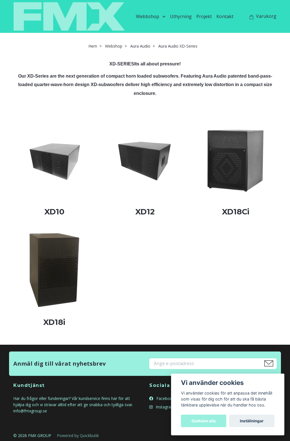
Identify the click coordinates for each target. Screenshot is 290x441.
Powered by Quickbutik (78, 435)
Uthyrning (181, 16)
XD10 (54, 211)
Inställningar (252, 421)
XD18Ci (235, 211)
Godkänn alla (203, 421)
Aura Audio (140, 46)
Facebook (164, 398)
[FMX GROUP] (69, 16)
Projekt (204, 16)
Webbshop (147, 16)
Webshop (113, 46)
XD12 (145, 211)
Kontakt (224, 16)
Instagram (164, 407)
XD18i (54, 322)
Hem (92, 46)
